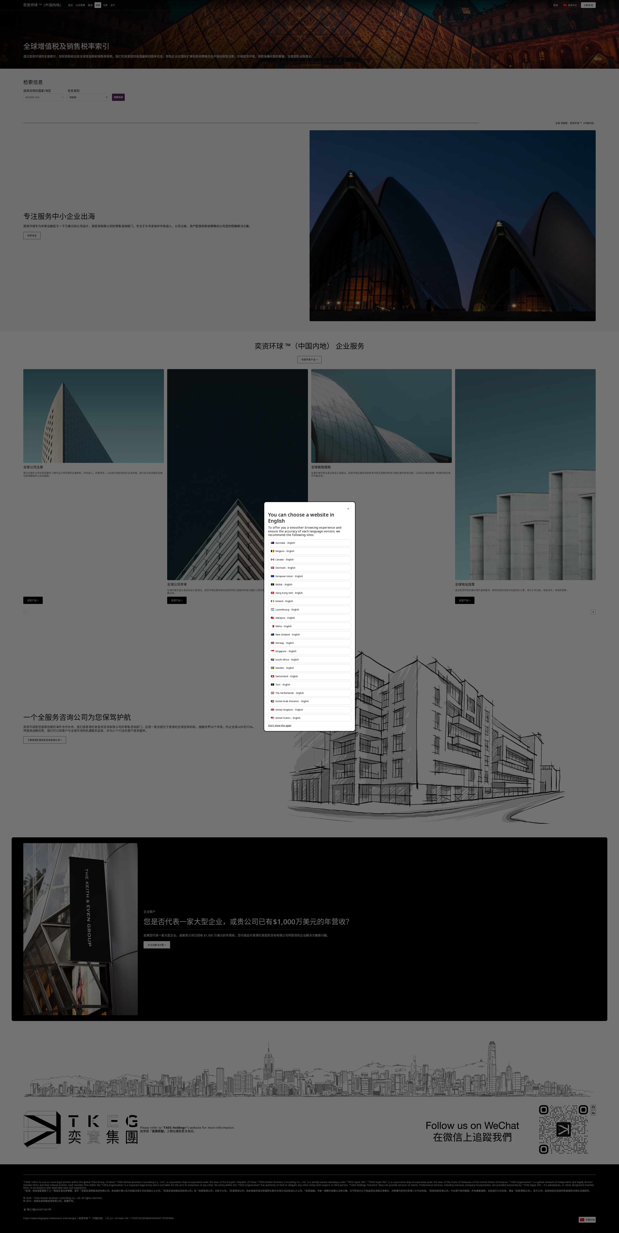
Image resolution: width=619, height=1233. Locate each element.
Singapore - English (285, 651)
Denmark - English (285, 567)
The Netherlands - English (289, 692)
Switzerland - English (286, 676)
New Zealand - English (287, 634)
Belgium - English (284, 551)
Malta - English (283, 626)
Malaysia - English (285, 617)
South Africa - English (287, 659)
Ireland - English (284, 601)
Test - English (282, 684)
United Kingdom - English (289, 709)
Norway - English (284, 642)
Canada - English (284, 559)
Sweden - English (284, 667)
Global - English (283, 584)
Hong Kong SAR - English (289, 592)
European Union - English (289, 576)
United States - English (288, 717)
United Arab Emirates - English (292, 701)
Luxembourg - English (287, 609)
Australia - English (285, 542)
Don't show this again (279, 725)
